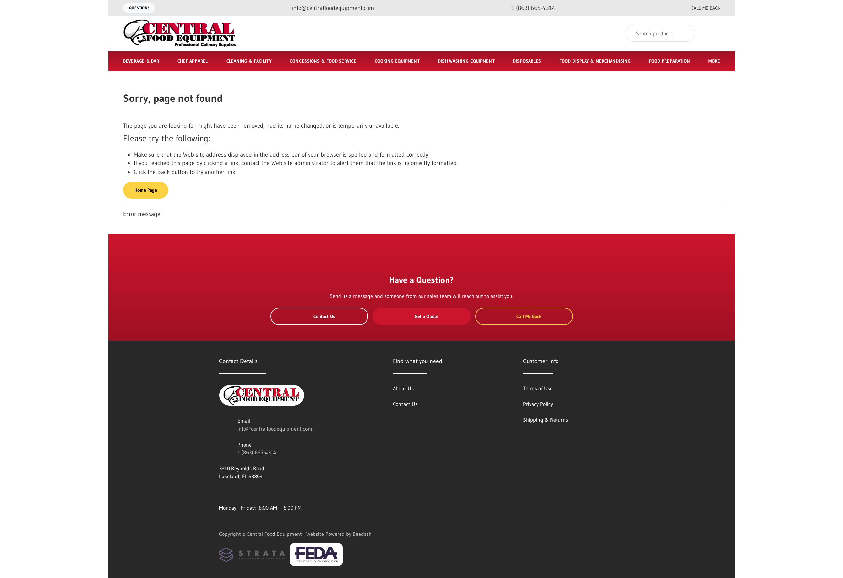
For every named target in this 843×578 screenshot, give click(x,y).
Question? (139, 7)
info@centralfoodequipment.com (274, 428)
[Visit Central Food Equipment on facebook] (222, 492)
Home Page (145, 190)
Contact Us (324, 316)
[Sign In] (713, 33)
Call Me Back (705, 8)
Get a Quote (426, 316)
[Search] (686, 33)
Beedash (362, 534)
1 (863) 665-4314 (256, 452)
